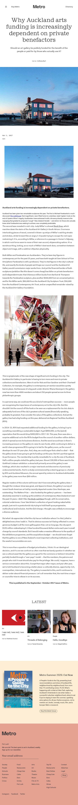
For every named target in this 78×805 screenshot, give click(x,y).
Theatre (34, 774)
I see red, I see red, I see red (13, 633)
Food (18, 765)
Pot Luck (20, 784)
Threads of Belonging (37, 640)
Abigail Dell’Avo (60, 644)
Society (4, 765)
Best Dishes (50, 771)
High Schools (51, 787)
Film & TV (35, 781)
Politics (4, 778)
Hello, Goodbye (60, 640)
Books (34, 771)
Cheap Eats (21, 771)
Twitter (22, 794)
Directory (69, 7)
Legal (63, 771)
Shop (64, 775)
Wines (48, 784)
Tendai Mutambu (35, 644)
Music (34, 778)
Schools (5, 771)
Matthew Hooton (10, 639)
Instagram (5, 794)
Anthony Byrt (41, 61)
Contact (64, 765)
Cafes (19, 774)
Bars (18, 778)
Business (5, 774)
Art (3, 139)
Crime (4, 781)
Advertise (64, 768)
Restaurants (21, 768)
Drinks (19, 781)
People (55, 636)
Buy (15, 7)
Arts (33, 765)
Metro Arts (35, 784)
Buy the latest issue (48, 711)
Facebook (14, 794)
